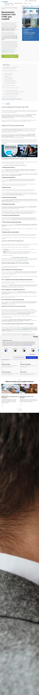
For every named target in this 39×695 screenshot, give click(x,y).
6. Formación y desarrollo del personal (9, 80)
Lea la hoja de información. (27, 345)
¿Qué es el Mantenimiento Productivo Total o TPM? (10, 67)
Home (2, 7)
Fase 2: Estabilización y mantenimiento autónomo (11, 93)
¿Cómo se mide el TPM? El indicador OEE (9, 85)
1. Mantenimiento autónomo (8, 73)
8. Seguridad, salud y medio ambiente (9, 83)
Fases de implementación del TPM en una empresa (10, 87)
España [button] (35, 0)
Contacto (26, 0)
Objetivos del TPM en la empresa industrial (9, 68)
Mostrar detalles (32, 354)
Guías (30, 3)
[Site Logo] (4, 2)
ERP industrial (24, 120)
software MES (24, 329)
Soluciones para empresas (8, 3)
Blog (12, 4)
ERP (8, 103)
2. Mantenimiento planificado (8, 74)
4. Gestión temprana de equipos (8, 77)
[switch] (15, 351)
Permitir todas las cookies (32, 357)
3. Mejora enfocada (7, 76)
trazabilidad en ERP (13, 310)
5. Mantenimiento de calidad (8, 79)
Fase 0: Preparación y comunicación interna (10, 90)
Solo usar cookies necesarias (19, 357)
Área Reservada (31, 0)
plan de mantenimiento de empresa (21, 260)
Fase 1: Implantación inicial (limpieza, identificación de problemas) (14, 91)
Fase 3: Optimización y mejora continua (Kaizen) (11, 94)
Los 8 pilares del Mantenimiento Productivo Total (10, 70)
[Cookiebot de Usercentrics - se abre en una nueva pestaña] (34, 336)
